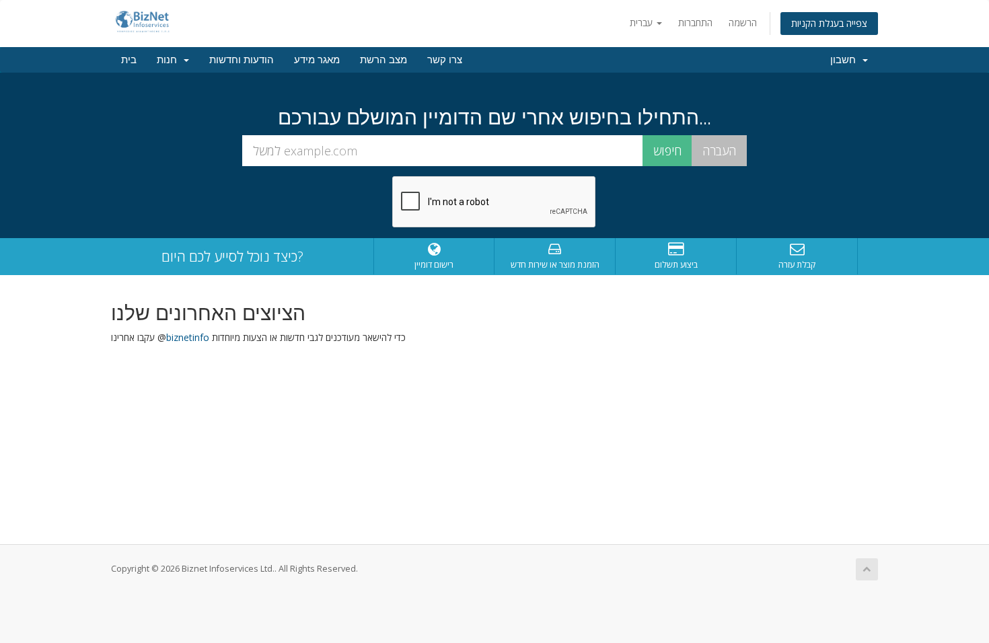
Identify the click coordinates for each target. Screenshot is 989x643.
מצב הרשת (383, 60)
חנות (169, 60)
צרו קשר (444, 60)
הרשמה (743, 22)
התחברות (695, 22)
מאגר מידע (317, 60)
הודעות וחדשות (241, 60)
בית (129, 60)
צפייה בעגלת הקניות (829, 23)
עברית (642, 22)
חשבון (845, 60)
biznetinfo (187, 337)
